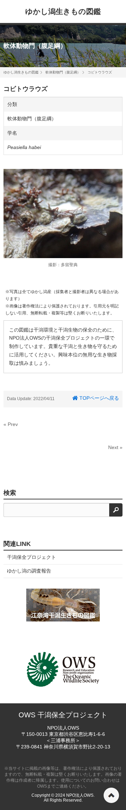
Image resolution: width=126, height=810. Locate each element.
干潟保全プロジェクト (31, 557)
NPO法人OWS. (80, 795)
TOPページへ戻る (98, 398)
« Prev (11, 424)
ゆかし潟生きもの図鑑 (63, 11)
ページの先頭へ (111, 795)
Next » (115, 447)
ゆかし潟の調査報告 (29, 571)
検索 (10, 492)
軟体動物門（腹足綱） (35, 45)
